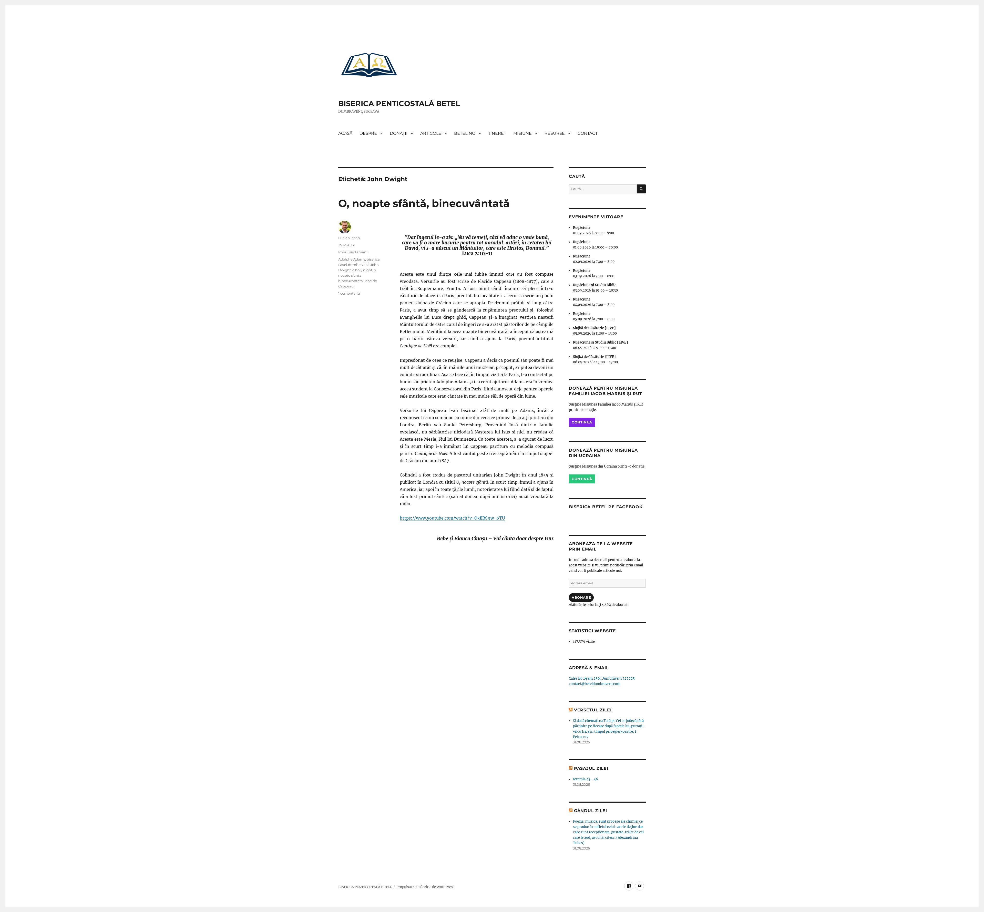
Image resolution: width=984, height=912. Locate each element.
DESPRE (368, 133)
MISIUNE (522, 133)
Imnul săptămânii (353, 252)
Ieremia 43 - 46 (585, 779)
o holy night (362, 270)
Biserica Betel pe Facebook (606, 506)
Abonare (581, 597)
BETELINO (464, 133)
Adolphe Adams (351, 259)
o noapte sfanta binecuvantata (357, 275)
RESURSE (555, 133)
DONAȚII (398, 133)
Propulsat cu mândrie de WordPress (425, 887)
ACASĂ (345, 133)
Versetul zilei (593, 710)
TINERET (497, 133)
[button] (369, 65)
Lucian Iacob (349, 238)
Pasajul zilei (591, 768)
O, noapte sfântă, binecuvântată (424, 203)
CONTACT (588, 133)
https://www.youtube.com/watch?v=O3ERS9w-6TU (452, 518)
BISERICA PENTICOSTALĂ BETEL (399, 103)
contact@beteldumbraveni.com (594, 684)
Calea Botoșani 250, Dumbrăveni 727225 (602, 678)
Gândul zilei (590, 810)
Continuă (582, 422)
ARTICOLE (430, 133)
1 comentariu (349, 293)
